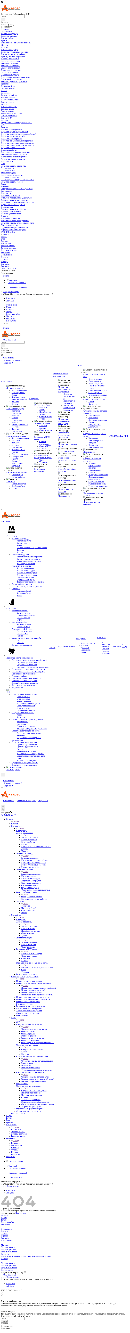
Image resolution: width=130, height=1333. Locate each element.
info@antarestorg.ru (11, 292)
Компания (15, 1143)
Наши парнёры (7, 1222)
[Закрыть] (2, 1293)
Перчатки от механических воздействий (38, 988)
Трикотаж (25, 906)
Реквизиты (5, 1254)
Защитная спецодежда (30, 874)
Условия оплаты (8, 1247)
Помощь (4, 1259)
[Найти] (3, 19)
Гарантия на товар (9, 1252)
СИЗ (18, 1022)
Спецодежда (21, 831)
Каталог (14, 824)
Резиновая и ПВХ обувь (31, 954)
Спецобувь (21, 919)
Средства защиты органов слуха (35, 1077)
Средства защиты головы (32, 1049)
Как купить (16, 1129)
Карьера (4, 1236)
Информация (6, 1240)
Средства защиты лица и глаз (34, 1029)
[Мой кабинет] (2, 778)
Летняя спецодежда (29, 837)
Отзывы (4, 1233)
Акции (4, 1217)
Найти (4, 1321)
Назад (16, 821)
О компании (6, 1229)
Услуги (4, 1220)
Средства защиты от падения (33, 1090)
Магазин (5, 1245)
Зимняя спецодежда (29, 858)
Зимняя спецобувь (29, 942)
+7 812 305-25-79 (9, 268)
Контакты (5, 1238)
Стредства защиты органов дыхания (37, 1061)
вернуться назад (8, 1213)
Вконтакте (10, 298)
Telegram (10, 300)
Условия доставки (9, 1249)
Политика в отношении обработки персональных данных (26, 1256)
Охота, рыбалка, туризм (31, 897)
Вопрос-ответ (7, 1270)
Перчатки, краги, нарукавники (29, 981)
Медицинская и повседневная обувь (37, 967)
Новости (5, 1231)
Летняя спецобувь (29, 926)
